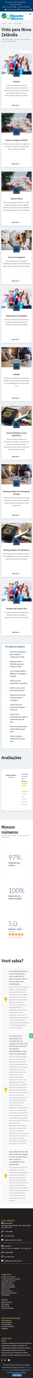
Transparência (5, 1295)
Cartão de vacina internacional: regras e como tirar (18, 707)
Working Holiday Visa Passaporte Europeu (16, 492)
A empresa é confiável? (8, 1277)
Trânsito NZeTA (16, 199)
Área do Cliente (11, 9)
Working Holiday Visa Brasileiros (16, 550)
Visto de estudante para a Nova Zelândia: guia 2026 (18, 729)
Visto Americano (6, 1320)
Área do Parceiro (24, 9)
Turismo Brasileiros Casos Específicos (16, 434)
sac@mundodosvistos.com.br (13, 1240)
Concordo (17, 1375)
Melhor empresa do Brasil (8, 1293)
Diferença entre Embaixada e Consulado (18, 682)
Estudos (16, 82)
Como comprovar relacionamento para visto (17, 738)
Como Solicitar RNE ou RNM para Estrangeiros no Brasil (18, 673)
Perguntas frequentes (8, 1285)
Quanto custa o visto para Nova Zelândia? (17, 689)
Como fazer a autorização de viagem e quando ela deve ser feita (19, 718)
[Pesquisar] (26, 14)
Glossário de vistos (7, 1283)
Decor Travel (5, 1306)
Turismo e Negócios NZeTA (16, 140)
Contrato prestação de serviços (10, 1279)
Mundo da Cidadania (7, 1308)
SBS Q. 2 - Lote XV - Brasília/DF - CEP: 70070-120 (16, 1248)
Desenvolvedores (6, 1291)
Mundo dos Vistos (6, 1302)
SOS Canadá (5, 1304)
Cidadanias (4, 1328)
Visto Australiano (6, 1324)
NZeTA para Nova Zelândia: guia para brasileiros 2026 (16, 664)
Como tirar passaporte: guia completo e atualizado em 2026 (18, 654)
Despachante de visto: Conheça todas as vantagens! (18, 697)
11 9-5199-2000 (9, 1236)
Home (4, 23)
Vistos (10, 23)
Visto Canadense (6, 1322)
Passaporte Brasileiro (7, 1326)
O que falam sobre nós (8, 1281)
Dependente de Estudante (16, 316)
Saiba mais (15, 105)
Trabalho (16, 374)
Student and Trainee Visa (16, 608)
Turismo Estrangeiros (16, 257)
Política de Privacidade (8, 1287)
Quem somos (5, 1289)
